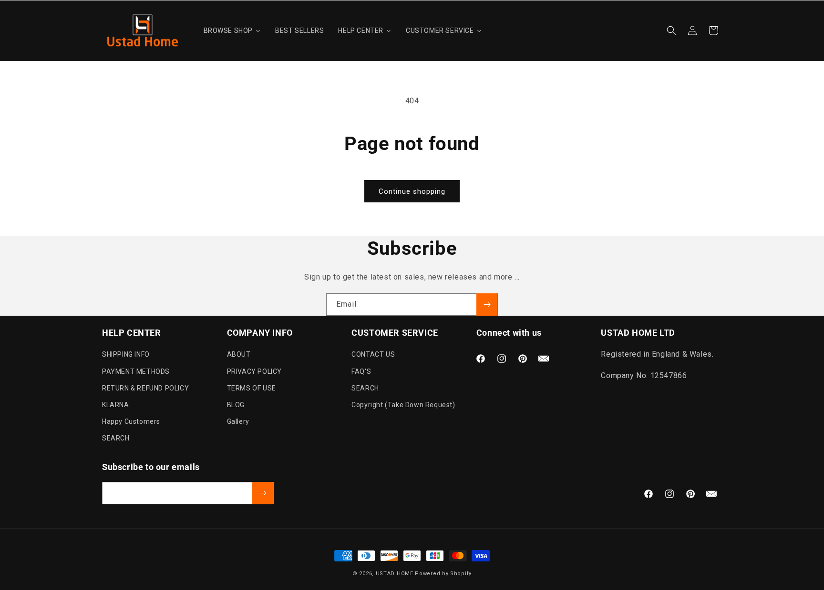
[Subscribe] (486, 304)
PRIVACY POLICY (254, 371)
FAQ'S (361, 371)
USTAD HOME (394, 573)
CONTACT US (373, 355)
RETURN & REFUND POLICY (145, 388)
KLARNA (115, 405)
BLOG (236, 405)
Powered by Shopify (443, 573)
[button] (671, 30)
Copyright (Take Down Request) (403, 405)
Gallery (238, 422)
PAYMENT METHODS (136, 371)
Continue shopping (412, 191)
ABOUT (239, 355)
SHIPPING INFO (126, 355)
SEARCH (116, 438)
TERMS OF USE (251, 388)
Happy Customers (131, 422)
